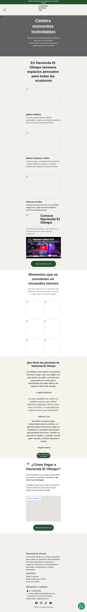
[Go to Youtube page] (50, 603)
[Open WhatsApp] (81, 606)
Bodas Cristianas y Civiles (36, 579)
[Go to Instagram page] (41, 603)
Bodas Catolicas (32, 576)
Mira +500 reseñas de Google (43, 455)
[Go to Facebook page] (36, 603)
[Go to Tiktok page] (46, 603)
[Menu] (4, 10)
